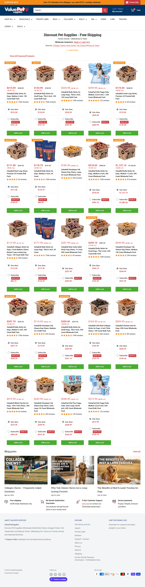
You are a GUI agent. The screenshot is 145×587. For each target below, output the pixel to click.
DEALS (20, 26)
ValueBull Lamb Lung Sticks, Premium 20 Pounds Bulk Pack (126, 96)
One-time (14, 109)
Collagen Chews (59, 45)
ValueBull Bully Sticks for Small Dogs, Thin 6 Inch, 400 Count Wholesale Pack (72, 329)
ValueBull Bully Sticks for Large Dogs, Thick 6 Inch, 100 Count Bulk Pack (71, 94)
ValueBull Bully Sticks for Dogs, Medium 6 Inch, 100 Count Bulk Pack (17, 96)
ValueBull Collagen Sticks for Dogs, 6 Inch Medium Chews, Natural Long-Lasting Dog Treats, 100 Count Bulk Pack (18, 251)
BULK (55, 19)
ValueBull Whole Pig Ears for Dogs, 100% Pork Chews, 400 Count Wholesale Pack (18, 405)
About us (78, 543)
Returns (78, 550)
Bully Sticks (71, 45)
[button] (12, 102)
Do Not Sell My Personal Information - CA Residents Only (87, 558)
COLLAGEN (68, 19)
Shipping (78, 554)
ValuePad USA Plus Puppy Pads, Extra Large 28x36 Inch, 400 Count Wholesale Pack (71, 407)
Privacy (78, 546)
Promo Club (134, 2)
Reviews (78, 535)
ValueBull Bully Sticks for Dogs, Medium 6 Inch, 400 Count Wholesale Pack (98, 173)
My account (117, 11)
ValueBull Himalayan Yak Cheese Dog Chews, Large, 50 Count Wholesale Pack (71, 172)
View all (137, 451)
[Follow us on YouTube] (64, 574)
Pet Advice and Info (82, 524)
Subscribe (100, 122)
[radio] (9, 109)
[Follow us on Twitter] (55, 574)
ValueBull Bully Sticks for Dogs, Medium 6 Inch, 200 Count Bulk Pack (17, 329)
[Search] (105, 10)
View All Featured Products (22, 56)
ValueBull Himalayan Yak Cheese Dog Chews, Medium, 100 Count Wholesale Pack (127, 249)
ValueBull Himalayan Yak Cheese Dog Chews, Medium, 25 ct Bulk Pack (45, 328)
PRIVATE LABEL (42, 19)
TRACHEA (123, 19)
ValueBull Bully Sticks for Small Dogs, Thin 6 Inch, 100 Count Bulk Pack (45, 96)
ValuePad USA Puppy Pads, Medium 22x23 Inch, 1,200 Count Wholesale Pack (98, 94)
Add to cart (18, 133)
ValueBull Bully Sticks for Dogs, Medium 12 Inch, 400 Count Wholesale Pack (126, 173)
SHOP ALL (9, 19)
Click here (86, 504)
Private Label (80, 532)
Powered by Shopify (11, 573)
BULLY (82, 19)
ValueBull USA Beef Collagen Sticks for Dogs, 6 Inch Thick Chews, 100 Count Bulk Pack (99, 328)
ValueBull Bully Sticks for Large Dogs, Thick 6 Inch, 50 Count (45, 249)
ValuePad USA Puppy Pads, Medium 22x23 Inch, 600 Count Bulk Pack (98, 405)
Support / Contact (82, 539)
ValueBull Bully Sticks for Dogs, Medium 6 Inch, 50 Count (43, 173)
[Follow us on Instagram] (59, 574)
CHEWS (8, 26)
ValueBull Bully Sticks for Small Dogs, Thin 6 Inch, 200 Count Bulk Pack (99, 251)
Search (77, 528)
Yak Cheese (81, 45)
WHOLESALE (24, 19)
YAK (92, 19)
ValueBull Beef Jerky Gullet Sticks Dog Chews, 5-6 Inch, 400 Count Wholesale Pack (72, 249)
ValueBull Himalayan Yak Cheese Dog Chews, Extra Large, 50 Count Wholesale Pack (44, 407)
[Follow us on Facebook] (51, 574)
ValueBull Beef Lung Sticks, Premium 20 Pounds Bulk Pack (17, 173)
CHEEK (103, 19)
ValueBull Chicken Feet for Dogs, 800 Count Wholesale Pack (126, 328)
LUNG (112, 19)
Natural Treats (93, 45)
